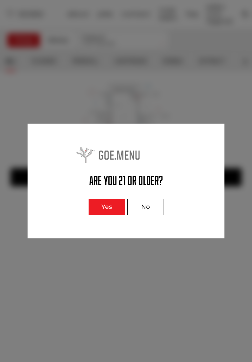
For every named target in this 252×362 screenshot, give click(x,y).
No (145, 207)
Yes (106, 207)
